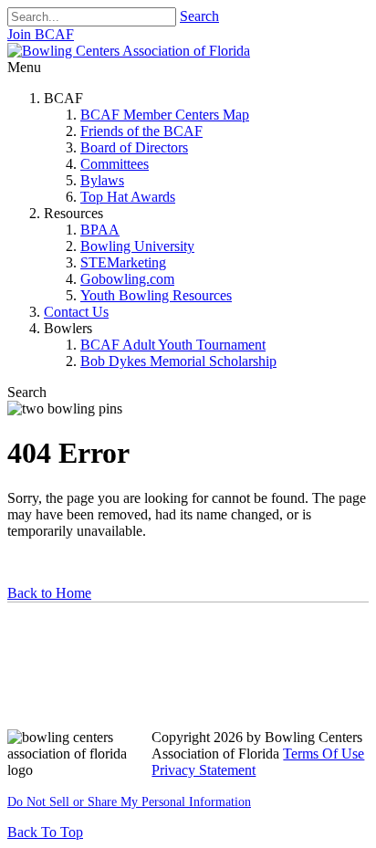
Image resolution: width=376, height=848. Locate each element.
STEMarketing (123, 262)
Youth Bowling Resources (156, 295)
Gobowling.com (127, 279)
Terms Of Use (323, 753)
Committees (114, 164)
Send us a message (74, 669)
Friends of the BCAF (141, 131)
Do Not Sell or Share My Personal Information (129, 802)
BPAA (100, 229)
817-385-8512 (58, 705)
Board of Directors (134, 147)
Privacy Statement (203, 770)
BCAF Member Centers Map (164, 114)
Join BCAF (40, 34)
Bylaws (102, 180)
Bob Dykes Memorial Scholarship (178, 361)
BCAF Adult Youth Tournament (173, 344)
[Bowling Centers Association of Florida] (128, 50)
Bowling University (137, 246)
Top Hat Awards (127, 196)
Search (199, 16)
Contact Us (76, 311)
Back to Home (49, 593)
